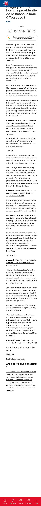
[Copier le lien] (10, 31)
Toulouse (10, 60)
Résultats (29, 504)
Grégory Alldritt (29, 55)
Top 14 (23, 280)
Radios (21, 504)
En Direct (13, 504)
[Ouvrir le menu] (36, 3)
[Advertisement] (20, 414)
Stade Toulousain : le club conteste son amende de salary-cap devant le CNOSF (21, 193)
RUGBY (8, 22)
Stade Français (12, 275)
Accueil (5, 504)
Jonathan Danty (28, 88)
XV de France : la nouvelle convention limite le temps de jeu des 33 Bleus (21, 263)
